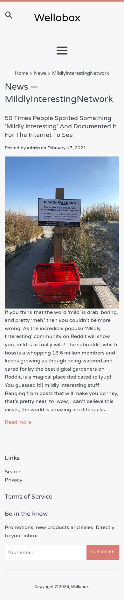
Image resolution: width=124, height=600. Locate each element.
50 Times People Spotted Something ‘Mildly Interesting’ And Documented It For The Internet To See (60, 126)
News (16, 86)
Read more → (21, 422)
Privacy (14, 480)
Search (13, 472)
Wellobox (80, 586)
